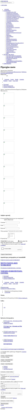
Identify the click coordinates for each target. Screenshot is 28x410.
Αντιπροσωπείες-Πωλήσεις (12, 18)
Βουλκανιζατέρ (9, 25)
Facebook (6, 79)
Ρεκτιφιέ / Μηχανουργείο (12, 44)
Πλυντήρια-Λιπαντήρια (11, 40)
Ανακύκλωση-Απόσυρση (12, 13)
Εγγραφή (5, 367)
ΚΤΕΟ (7, 34)
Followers (3, 288)
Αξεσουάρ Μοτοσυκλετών (12, 21)
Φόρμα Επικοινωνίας (8, 85)
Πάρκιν (8, 37)
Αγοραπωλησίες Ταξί (11, 12)
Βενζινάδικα (9, 23)
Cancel (2, 355)
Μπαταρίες (8, 35)
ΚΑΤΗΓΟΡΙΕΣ (6, 10)
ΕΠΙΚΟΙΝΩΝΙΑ (7, 63)
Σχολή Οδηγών (9, 48)
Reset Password (4, 403)
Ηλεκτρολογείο (9, 31)
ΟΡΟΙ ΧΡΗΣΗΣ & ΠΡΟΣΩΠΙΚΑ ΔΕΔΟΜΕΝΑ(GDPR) (14, 61)
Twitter (12, 79)
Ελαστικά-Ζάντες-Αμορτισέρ (13, 27)
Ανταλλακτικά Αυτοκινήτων (12, 14)
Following (9, 288)
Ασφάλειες (8, 22)
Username (3, 222)
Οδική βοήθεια (9, 36)
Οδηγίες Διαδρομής (22, 298)
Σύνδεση (5, 366)
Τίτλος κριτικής (4, 231)
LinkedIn (21, 79)
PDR (7, 53)
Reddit (16, 79)
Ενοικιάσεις (9, 28)
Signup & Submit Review (6, 254)
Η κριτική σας (4, 238)
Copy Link (15, 80)
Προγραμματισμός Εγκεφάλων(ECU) (15, 43)
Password (3, 228)
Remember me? (6, 376)
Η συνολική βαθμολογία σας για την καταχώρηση (12, 218)
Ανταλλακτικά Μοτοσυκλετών (13, 16)
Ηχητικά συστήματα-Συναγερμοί (13, 32)
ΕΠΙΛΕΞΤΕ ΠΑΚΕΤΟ (11, 58)
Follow (14, 288)
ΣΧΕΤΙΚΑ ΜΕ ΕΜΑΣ (8, 54)
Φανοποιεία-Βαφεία (10, 52)
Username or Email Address (7, 371)
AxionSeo (24, 351)
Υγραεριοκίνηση (10, 50)
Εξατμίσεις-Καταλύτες (11, 30)
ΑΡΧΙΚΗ (6, 9)
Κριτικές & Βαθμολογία (9, 87)
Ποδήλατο (8, 41)
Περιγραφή (6, 84)
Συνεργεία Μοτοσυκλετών (12, 46)
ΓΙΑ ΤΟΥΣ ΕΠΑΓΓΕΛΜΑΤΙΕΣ (13, 55)
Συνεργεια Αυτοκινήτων (11, 45)
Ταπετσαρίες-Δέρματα (11, 49)
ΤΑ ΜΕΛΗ (8, 59)
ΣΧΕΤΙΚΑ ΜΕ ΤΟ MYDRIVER (14, 57)
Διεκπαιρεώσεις (10, 26)
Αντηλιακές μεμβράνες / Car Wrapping (15, 17)
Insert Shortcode (8, 355)
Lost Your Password (8, 369)
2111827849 (7, 292)
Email (10, 80)
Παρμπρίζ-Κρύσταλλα (11, 39)
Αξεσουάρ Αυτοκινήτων (11, 19)
